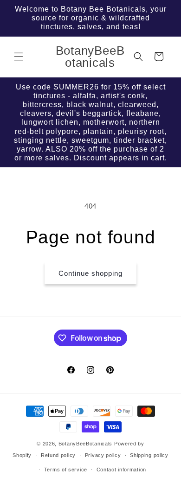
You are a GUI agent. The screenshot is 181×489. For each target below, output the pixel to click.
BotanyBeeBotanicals (85, 443)
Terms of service (65, 469)
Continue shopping (90, 273)
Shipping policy (149, 455)
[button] (18, 56)
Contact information (121, 469)
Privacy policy (103, 455)
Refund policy (58, 455)
